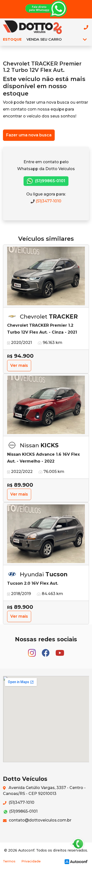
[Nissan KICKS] (46, 405)
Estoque (12, 39)
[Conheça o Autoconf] (76, 861)
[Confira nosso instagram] (32, 650)
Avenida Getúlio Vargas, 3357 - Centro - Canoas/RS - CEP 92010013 (44, 790)
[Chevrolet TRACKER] (46, 276)
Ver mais (19, 365)
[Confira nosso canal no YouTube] (60, 650)
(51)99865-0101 (49, 180)
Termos (9, 861)
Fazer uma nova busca (29, 135)
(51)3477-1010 (48, 201)
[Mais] (84, 39)
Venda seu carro (44, 39)
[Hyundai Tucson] (46, 533)
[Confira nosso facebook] (46, 650)
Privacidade (31, 861)
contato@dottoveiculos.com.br (39, 820)
